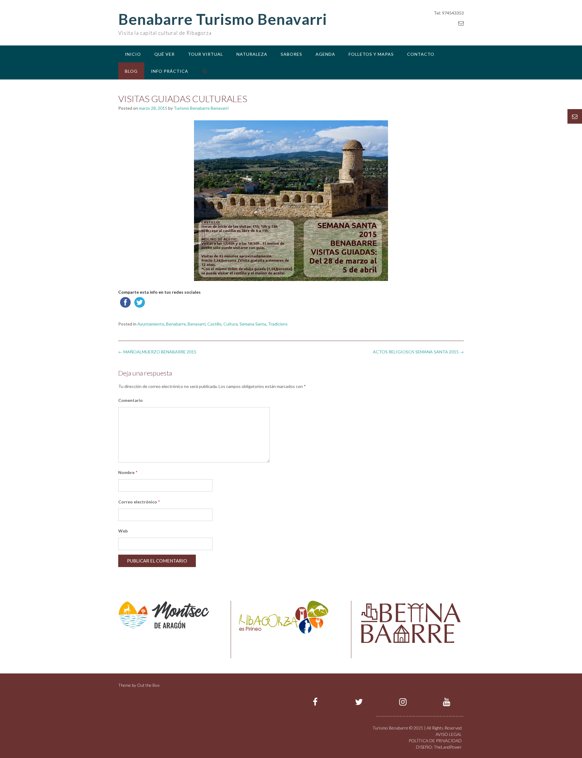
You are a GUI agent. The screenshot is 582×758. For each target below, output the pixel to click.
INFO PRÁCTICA (169, 71)
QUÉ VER (164, 54)
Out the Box (148, 685)
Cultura (230, 323)
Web (123, 530)
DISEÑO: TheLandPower (439, 747)
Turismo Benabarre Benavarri (201, 108)
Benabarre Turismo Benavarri (222, 19)
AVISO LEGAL (449, 734)
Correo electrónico (139, 501)
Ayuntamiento (150, 323)
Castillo (214, 323)
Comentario (130, 400)
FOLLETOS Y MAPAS (371, 54)
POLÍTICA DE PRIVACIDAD (435, 740)
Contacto (420, 54)
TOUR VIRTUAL (205, 54)
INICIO (133, 54)
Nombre (128, 472)
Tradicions (278, 323)
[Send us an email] (461, 23)
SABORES (291, 54)
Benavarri (197, 323)
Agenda (325, 54)
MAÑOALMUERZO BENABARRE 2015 (157, 351)
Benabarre (176, 323)
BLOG (131, 71)
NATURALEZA (251, 54)
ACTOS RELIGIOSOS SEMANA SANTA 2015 (418, 351)
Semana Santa (252, 323)
